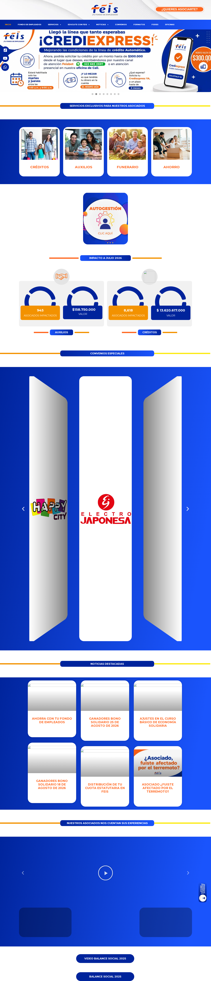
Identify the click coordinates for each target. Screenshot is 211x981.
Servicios (53, 24)
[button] (92, 94)
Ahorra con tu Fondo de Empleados (52, 720)
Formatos (139, 24)
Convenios (121, 24)
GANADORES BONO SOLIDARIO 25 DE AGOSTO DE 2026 (105, 722)
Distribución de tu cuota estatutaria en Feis (105, 788)
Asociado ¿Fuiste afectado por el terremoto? (158, 788)
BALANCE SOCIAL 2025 (105, 976)
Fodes (155, 24)
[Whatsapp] (5, 67)
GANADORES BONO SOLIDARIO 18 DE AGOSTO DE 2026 (52, 784)
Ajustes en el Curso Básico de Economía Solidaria (158, 722)
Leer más (52, 729)
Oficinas (169, 24)
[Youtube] (5, 58)
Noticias (101, 24)
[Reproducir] (105, 873)
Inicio (8, 24)
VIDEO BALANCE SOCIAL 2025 (105, 958)
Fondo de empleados (29, 24)
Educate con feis (77, 24)
